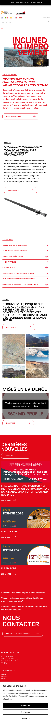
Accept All (25, 705)
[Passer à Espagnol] (11, 17)
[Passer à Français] (15, 17)
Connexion (46, 17)
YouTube (3, 678)
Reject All (26, 719)
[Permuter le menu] (2, 28)
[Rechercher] (48, 22)
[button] (8, 499)
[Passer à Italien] (6, 17)
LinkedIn (3, 674)
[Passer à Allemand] (20, 17)
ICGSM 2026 (8, 568)
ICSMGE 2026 (9, 531)
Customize (25, 712)
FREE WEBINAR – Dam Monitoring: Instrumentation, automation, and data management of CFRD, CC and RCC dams (25, 490)
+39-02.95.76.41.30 (10, 661)
